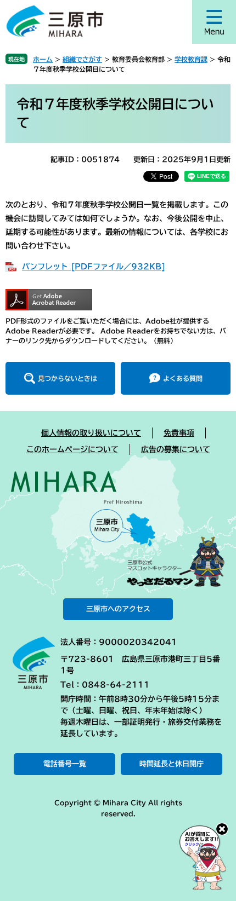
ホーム (43, 59)
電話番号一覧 (64, 763)
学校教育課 (191, 59)
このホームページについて (72, 449)
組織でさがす (82, 59)
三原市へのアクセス (118, 609)
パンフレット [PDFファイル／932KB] (93, 266)
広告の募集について (175, 449)
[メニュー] (214, 22)
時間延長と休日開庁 (171, 763)
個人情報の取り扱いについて (91, 433)
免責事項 (179, 433)
